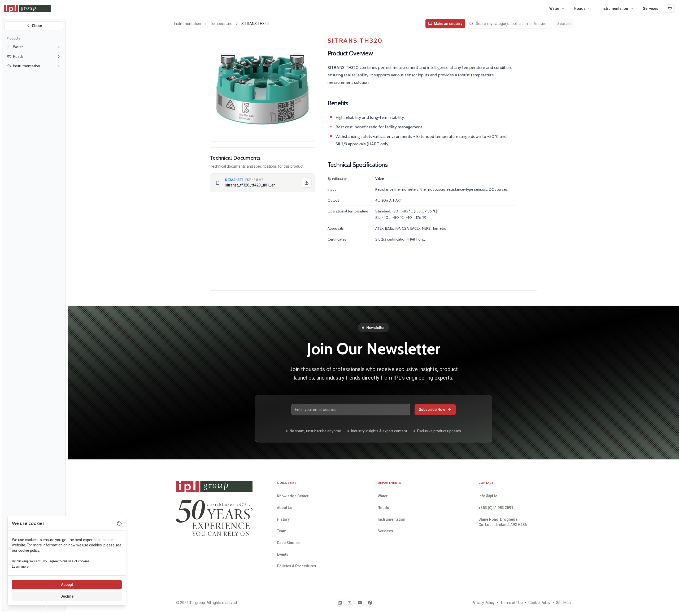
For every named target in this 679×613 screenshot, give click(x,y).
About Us (284, 508)
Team (281, 531)
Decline (66, 596)
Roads (580, 8)
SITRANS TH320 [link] (255, 23)
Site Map (563, 603)
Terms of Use (511, 603)
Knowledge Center (293, 496)
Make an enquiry (448, 23)
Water (554, 8)
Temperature (221, 23)
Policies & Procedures (296, 566)
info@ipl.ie (487, 496)
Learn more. (20, 566)
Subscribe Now (432, 409)
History (283, 519)
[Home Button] (27, 8)
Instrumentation (614, 8)
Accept (67, 584)
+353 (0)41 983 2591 (495, 508)
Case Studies (288, 543)
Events (282, 554)
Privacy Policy (483, 603)
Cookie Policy (539, 603)
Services (650, 8)
